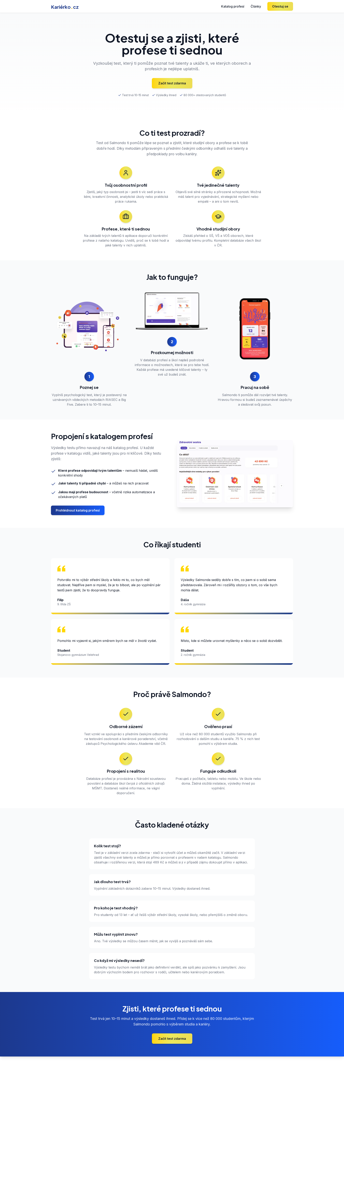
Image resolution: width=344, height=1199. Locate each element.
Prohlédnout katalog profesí (78, 510)
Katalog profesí (232, 6)
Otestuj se (280, 6)
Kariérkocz (65, 7)
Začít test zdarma (172, 83)
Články (256, 6)
